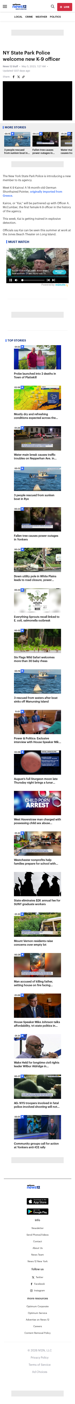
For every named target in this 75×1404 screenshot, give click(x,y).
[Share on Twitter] (18, 76)
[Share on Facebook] (13, 76)
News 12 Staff (10, 66)
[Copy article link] (23, 76)
